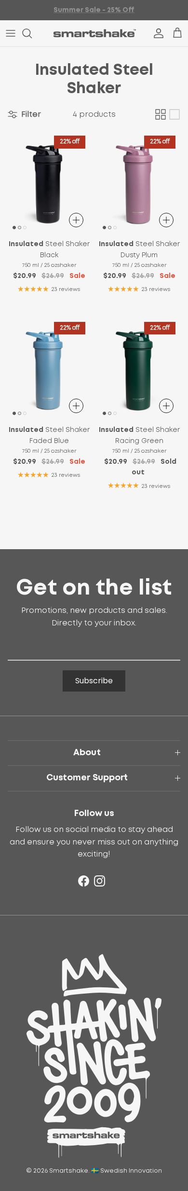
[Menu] (10, 33)
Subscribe (94, 680)
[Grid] (160, 114)
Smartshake (68, 1171)
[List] (174, 114)
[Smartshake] (94, 33)
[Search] (31, 33)
